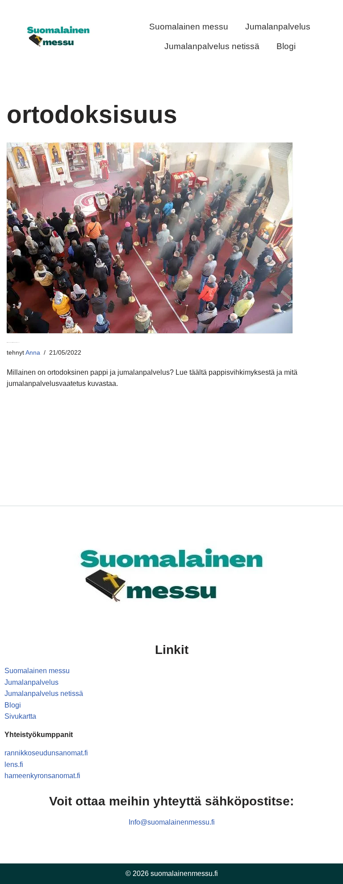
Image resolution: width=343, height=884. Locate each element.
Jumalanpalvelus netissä (211, 46)
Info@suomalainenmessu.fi (172, 822)
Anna (32, 352)
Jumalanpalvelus (277, 26)
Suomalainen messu (188, 26)
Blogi (286, 46)
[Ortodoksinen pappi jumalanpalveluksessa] (171, 237)
